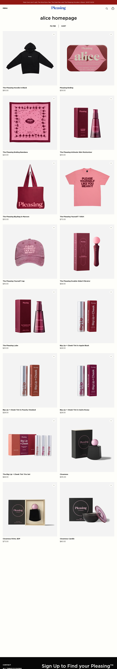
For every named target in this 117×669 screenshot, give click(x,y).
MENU (4, 8)
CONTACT (7, 665)
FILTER (53, 26)
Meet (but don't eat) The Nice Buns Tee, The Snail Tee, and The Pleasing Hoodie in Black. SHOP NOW (58, 2)
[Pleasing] (58, 8)
